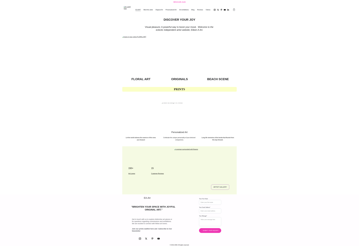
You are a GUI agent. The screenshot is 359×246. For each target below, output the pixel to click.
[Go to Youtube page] (225, 10)
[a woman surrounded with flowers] (203, 170)
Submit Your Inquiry (211, 230)
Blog (192, 10)
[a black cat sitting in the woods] (179, 116)
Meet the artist (148, 10)
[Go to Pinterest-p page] (222, 10)
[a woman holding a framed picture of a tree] (218, 116)
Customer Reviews (157, 173)
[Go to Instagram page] (215, 10)
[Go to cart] (234, 9)
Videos (208, 10)
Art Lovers (131, 173)
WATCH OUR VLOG (179, 2)
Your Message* (203, 216)
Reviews (200, 10)
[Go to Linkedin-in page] (228, 10)
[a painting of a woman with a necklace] (141, 116)
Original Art (159, 10)
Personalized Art (171, 10)
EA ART (138, 10)
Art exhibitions (184, 10)
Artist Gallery (220, 187)
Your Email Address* (204, 207)
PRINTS (179, 89)
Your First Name (203, 198)
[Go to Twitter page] (218, 10)
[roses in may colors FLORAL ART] (141, 56)
